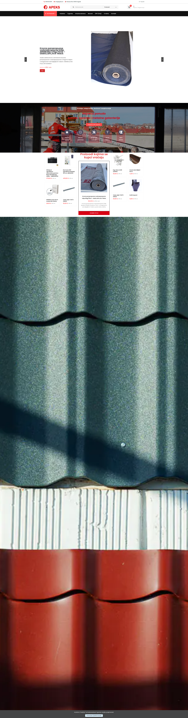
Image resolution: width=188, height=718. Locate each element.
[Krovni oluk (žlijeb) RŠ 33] (136, 160)
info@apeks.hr (59, 1)
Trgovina (70, 13)
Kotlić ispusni (133, 195)
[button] (50, 13)
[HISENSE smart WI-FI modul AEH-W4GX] (52, 190)
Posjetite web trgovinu (94, 124)
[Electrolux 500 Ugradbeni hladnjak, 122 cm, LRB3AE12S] (69, 160)
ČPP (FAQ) (98, 13)
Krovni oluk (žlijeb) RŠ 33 (135, 170)
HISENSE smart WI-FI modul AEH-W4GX (52, 200)
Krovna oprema (67, 139)
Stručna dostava (80, 13)
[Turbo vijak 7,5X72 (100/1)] (69, 190)
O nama (106, 13)
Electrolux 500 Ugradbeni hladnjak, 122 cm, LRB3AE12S (69, 171)
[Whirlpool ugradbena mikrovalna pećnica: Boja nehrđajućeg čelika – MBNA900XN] (52, 160)
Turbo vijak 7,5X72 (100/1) (68, 200)
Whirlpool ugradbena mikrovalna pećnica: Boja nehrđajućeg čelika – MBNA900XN (52, 173)
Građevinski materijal (94, 139)
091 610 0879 (48, 1)
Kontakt (113, 13)
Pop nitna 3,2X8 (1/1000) (117, 170)
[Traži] (72, 7)
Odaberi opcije (94, 213)
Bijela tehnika (121, 139)
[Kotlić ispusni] (136, 185)
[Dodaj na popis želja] (47, 155)
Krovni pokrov (107, 139)
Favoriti (142, 1)
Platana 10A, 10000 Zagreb (73, 1)
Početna (62, 13)
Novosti (90, 13)
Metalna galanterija (80, 139)
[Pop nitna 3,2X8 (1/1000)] (119, 160)
